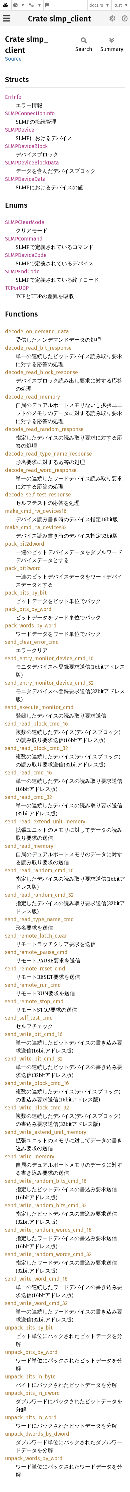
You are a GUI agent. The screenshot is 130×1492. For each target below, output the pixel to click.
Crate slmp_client (59, 18)
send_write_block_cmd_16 (37, 1083)
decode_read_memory (32, 397)
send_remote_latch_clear (36, 936)
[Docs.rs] (5, 5)
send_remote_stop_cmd (34, 1001)
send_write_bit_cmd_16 (34, 1034)
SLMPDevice (19, 130)
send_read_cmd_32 (28, 797)
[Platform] (35, 5)
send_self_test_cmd (29, 1018)
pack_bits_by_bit (26, 593)
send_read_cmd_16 (28, 772)
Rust (117, 5)
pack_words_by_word (31, 625)
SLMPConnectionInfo (30, 113)
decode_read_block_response (41, 372)
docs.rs (96, 5)
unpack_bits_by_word (31, 1352)
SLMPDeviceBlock (26, 146)
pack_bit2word (23, 568)
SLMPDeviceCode (26, 255)
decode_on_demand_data (37, 331)
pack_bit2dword (24, 544)
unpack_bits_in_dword (32, 1393)
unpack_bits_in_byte (30, 1376)
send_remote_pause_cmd (36, 952)
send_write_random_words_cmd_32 (48, 1254)
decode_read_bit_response (38, 348)
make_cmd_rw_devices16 (36, 511)
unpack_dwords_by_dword (37, 1434)
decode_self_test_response (38, 494)
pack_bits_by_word (28, 609)
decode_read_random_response (44, 429)
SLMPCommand (24, 238)
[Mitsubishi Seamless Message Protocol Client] (19, 5)
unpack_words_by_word (34, 1458)
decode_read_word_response (41, 470)
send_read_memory (29, 846)
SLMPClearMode (24, 222)
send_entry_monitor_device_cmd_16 (49, 658)
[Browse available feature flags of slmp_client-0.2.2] (47, 5)
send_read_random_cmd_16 (39, 870)
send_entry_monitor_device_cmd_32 (49, 683)
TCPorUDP (17, 288)
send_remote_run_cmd (33, 985)
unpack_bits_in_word (31, 1417)
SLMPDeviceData (25, 179)
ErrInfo (13, 97)
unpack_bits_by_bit (29, 1328)
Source (13, 59)
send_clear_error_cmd (32, 642)
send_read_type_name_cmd (39, 919)
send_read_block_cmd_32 (36, 748)
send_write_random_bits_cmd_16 (46, 1181)
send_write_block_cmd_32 (37, 1107)
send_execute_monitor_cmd (39, 707)
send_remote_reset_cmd (35, 968)
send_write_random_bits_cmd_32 (46, 1205)
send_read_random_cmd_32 (39, 895)
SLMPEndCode (22, 271)
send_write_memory (29, 1156)
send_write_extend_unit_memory (45, 1132)
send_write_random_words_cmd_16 (48, 1230)
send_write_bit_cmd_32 (34, 1059)
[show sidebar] (7, 18)
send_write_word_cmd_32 (36, 1303)
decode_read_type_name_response (48, 454)
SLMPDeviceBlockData (32, 162)
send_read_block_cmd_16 (36, 724)
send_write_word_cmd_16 (36, 1279)
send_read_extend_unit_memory (45, 821)
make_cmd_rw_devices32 (36, 527)
